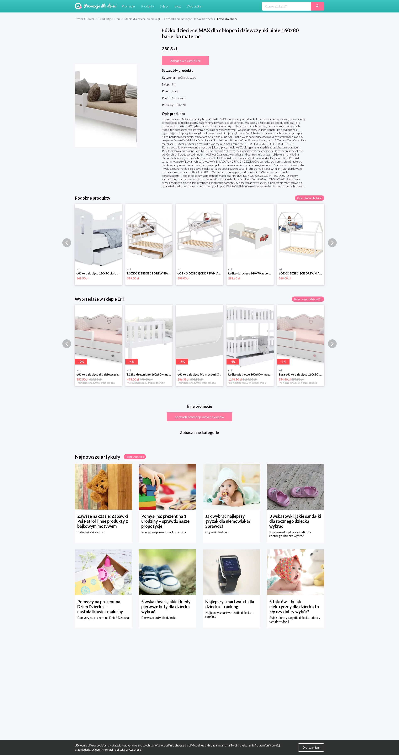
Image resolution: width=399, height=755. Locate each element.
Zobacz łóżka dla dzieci (309, 198)
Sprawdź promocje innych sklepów (199, 417)
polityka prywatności (128, 749)
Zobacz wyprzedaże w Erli (308, 299)
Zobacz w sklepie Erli (185, 61)
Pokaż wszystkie (135, 456)
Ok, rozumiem (311, 747)
